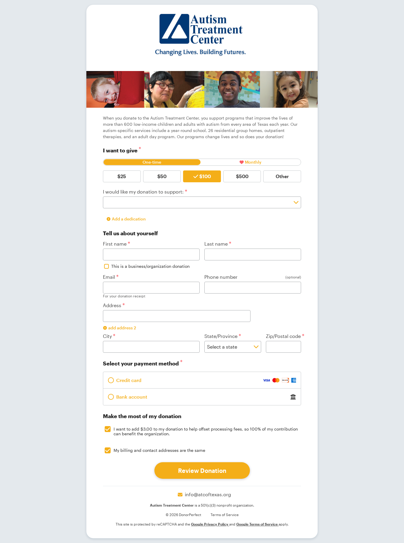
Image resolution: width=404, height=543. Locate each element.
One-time (152, 162)
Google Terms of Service (257, 524)
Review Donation (202, 470)
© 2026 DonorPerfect (183, 515)
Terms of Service (225, 515)
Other (282, 176)
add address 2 (122, 327)
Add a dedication (129, 218)
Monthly (253, 162)
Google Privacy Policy (210, 524)
